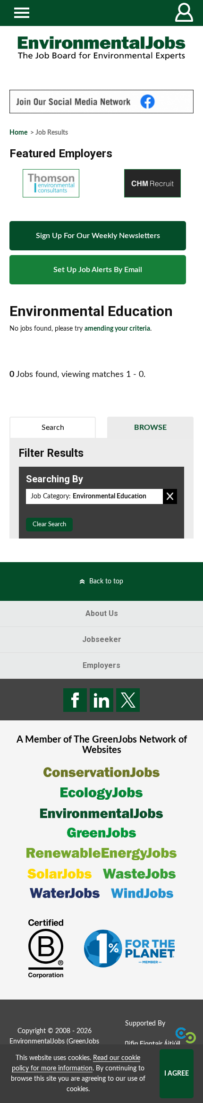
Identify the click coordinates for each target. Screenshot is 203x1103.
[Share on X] (128, 700)
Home (18, 132)
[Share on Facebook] (75, 700)
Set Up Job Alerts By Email (97, 270)
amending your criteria (117, 328)
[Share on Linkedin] (101, 700)
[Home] (101, 48)
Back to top (106, 581)
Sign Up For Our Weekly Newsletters (98, 235)
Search (53, 427)
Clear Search (49, 525)
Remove (170, 496)
